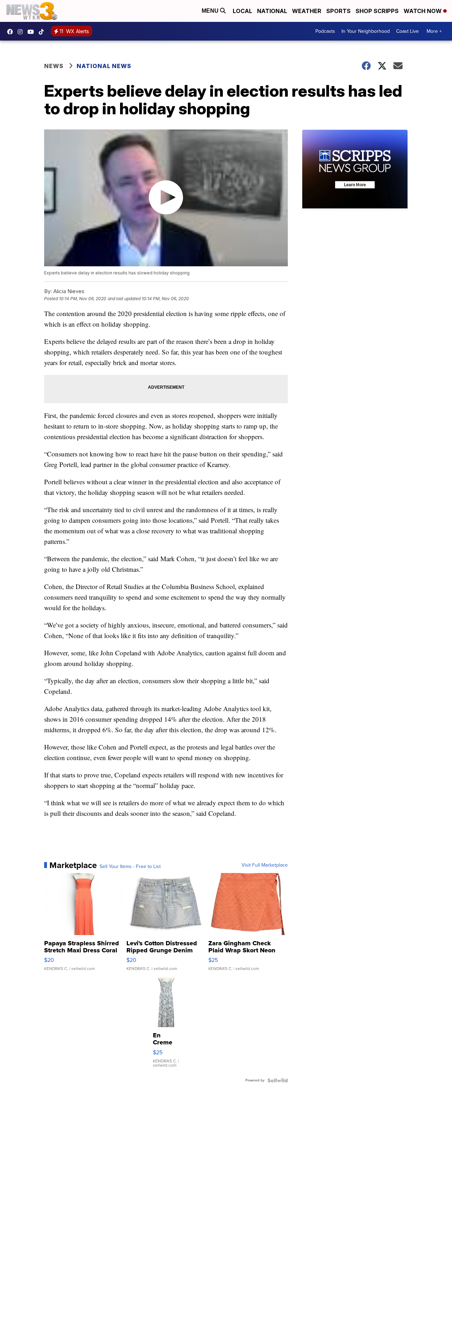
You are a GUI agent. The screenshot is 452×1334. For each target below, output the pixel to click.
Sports (338, 10)
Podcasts (325, 31)
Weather (306, 10)
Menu (211, 11)
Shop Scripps (377, 10)
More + (434, 31)
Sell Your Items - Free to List (130, 866)
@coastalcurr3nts (43, 32)
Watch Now (423, 10)
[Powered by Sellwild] (277, 1080)
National (272, 10)
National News (104, 65)
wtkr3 (22, 32)
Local (242, 10)
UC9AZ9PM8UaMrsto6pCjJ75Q (32, 32)
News (54, 65)
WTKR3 (11, 32)
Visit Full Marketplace (265, 865)
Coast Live (407, 31)
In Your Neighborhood (365, 31)
